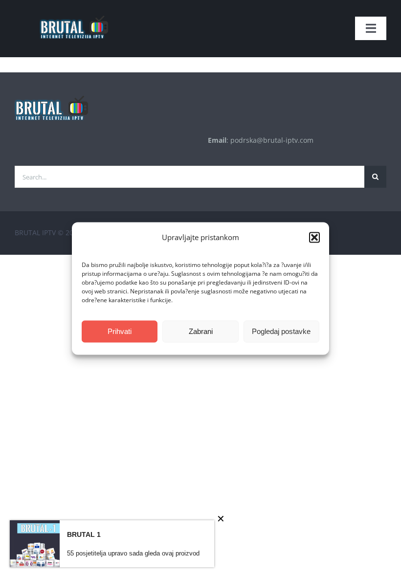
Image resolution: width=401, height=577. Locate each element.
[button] (314, 238)
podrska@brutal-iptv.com (271, 140)
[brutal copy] (73, 11)
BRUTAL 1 (84, 534)
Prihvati (120, 331)
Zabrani (201, 331)
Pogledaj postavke (281, 331)
